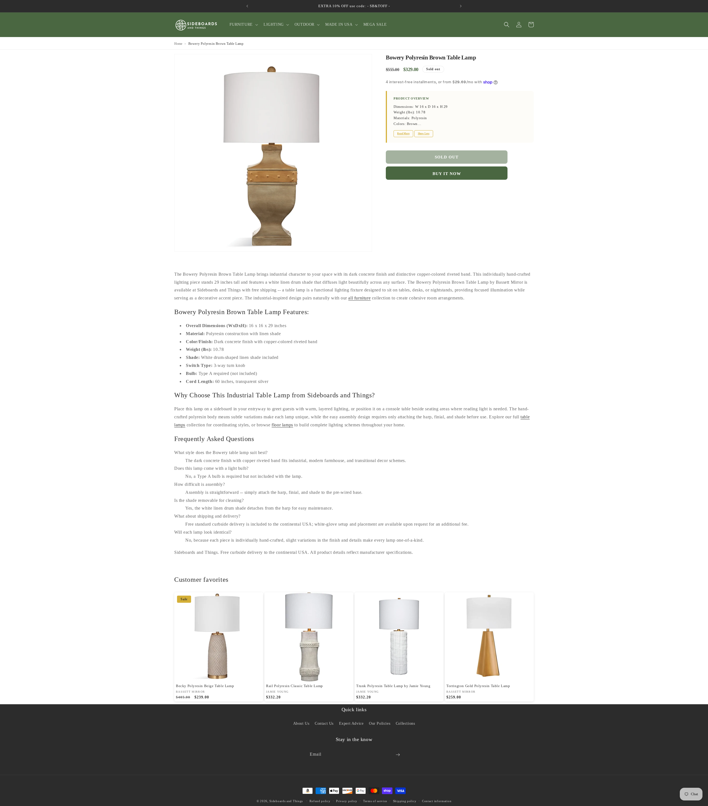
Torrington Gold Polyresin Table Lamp (478, 686)
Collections (405, 723)
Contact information (436, 800)
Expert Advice (351, 723)
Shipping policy (405, 800)
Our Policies (379, 723)
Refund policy (319, 800)
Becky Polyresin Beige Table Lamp (205, 686)
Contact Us (324, 723)
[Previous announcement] (247, 6)
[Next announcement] (461, 6)
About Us (301, 723)
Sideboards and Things (286, 801)
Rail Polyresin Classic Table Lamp (294, 686)
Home (178, 44)
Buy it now (447, 173)
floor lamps (282, 424)
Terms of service (375, 800)
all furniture (359, 298)
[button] (243, 24)
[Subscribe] (398, 754)
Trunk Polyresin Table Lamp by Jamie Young (393, 686)
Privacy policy (346, 800)
